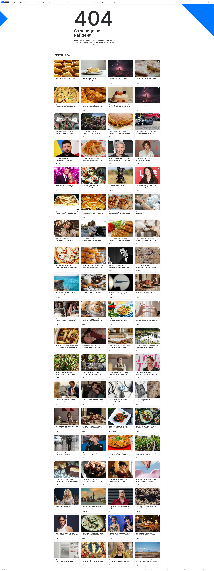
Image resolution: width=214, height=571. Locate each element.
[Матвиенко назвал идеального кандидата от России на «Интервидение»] (93, 447)
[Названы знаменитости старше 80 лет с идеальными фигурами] (120, 152)
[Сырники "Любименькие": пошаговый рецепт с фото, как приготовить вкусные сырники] (93, 152)
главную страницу (92, 44)
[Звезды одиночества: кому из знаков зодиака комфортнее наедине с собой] (120, 366)
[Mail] (2, 2)
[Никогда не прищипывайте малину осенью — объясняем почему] (66, 366)
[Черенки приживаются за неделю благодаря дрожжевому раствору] (147, 447)
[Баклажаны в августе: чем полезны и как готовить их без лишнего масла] (120, 420)
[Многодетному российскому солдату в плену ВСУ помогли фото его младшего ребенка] (66, 126)
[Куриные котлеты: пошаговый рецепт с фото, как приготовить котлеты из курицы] (120, 233)
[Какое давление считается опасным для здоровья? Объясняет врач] (120, 393)
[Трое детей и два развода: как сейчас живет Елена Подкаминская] (147, 152)
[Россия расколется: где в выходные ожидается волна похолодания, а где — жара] (120, 179)
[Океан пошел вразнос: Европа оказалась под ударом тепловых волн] (66, 286)
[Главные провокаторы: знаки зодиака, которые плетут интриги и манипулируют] (66, 393)
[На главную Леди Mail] (6, 2)
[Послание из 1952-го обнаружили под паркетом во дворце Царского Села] (147, 259)
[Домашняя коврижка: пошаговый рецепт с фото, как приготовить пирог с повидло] (66, 206)
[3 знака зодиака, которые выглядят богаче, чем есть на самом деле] (93, 366)
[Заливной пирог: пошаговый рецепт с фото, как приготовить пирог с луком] (120, 126)
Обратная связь (207, 569)
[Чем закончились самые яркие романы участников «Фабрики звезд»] (120, 527)
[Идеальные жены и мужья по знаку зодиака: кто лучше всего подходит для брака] (147, 313)
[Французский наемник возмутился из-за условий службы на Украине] (93, 126)
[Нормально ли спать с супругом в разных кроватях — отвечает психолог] (66, 313)
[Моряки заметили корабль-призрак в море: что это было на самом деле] (147, 554)
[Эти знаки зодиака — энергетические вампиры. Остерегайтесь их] (66, 233)
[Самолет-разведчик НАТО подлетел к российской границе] (120, 286)
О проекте (147, 569)
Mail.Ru (3, 569)
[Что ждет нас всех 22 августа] (120, 72)
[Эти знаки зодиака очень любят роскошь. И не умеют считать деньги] (120, 554)
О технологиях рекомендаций (158, 569)
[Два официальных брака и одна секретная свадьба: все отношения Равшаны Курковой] (147, 179)
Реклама (16, 569)
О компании (9, 569)
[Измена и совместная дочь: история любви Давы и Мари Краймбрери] (66, 179)
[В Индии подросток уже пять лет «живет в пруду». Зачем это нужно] (147, 340)
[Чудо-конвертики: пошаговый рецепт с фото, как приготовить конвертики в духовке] (66, 72)
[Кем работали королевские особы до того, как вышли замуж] (66, 527)
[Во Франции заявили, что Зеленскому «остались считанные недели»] (66, 152)
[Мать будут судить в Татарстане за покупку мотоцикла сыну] (147, 126)
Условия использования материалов (193, 569)
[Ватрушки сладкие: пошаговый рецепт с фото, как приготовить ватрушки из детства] (120, 206)
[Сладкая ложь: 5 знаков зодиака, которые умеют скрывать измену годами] (93, 393)
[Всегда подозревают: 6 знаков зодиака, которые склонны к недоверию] (93, 340)
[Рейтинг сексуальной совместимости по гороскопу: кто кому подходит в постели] (93, 233)
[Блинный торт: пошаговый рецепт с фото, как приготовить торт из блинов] (66, 473)
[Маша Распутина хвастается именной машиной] (66, 500)
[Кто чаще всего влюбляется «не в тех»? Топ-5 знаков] (66, 420)
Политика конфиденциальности (175, 569)
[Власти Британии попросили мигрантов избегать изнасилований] (93, 500)
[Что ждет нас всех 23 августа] (147, 99)
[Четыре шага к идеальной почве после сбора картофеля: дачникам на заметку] (147, 500)
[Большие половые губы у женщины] (147, 206)
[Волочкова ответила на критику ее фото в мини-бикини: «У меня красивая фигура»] (120, 500)
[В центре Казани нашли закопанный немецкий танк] (147, 393)
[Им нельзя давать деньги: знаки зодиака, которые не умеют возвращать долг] (147, 473)
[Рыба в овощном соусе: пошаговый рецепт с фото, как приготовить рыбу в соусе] (120, 447)
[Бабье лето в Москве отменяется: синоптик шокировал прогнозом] (66, 447)
